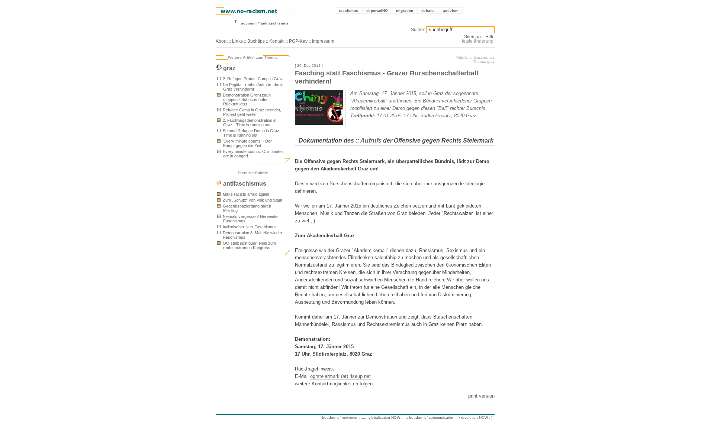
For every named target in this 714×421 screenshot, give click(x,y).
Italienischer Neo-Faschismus (249, 227)
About (222, 41)
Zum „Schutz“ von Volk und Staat (252, 200)
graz (228, 68)
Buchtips (256, 41)
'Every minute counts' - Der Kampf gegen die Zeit (247, 143)
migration (404, 11)
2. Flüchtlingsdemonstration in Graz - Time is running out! (249, 122)
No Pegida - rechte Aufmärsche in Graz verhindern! (252, 86)
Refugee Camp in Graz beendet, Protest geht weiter (251, 112)
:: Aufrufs (369, 140)
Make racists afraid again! (245, 194)
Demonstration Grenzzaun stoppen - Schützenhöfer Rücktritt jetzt (246, 99)
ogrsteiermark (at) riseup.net (340, 376)
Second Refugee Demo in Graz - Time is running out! (252, 132)
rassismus (348, 11)
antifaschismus (275, 23)
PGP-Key (298, 41)
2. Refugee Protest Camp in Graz (252, 78)
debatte (428, 11)
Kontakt (276, 41)
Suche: (418, 29)
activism (451, 11)
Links (237, 41)
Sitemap (472, 37)
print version (481, 396)
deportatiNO (377, 11)
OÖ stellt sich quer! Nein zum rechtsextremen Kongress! (249, 245)
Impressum (323, 41)
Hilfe (490, 37)
